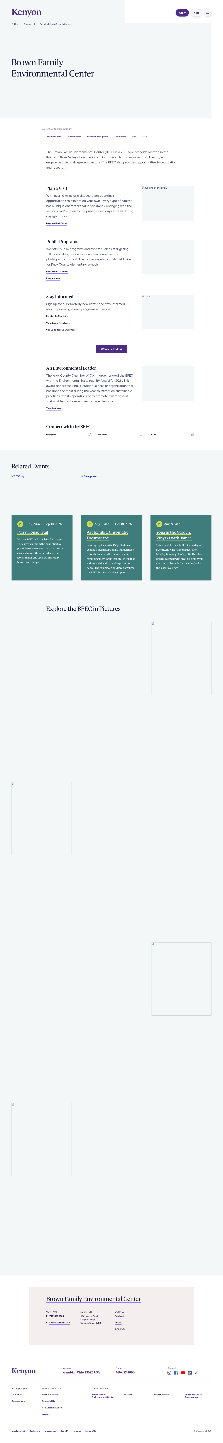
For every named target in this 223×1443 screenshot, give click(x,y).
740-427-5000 (125, 1372)
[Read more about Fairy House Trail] (42, 495)
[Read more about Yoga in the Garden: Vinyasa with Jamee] (180, 495)
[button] (207, 13)
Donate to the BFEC (111, 348)
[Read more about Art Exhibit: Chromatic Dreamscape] (111, 495)
